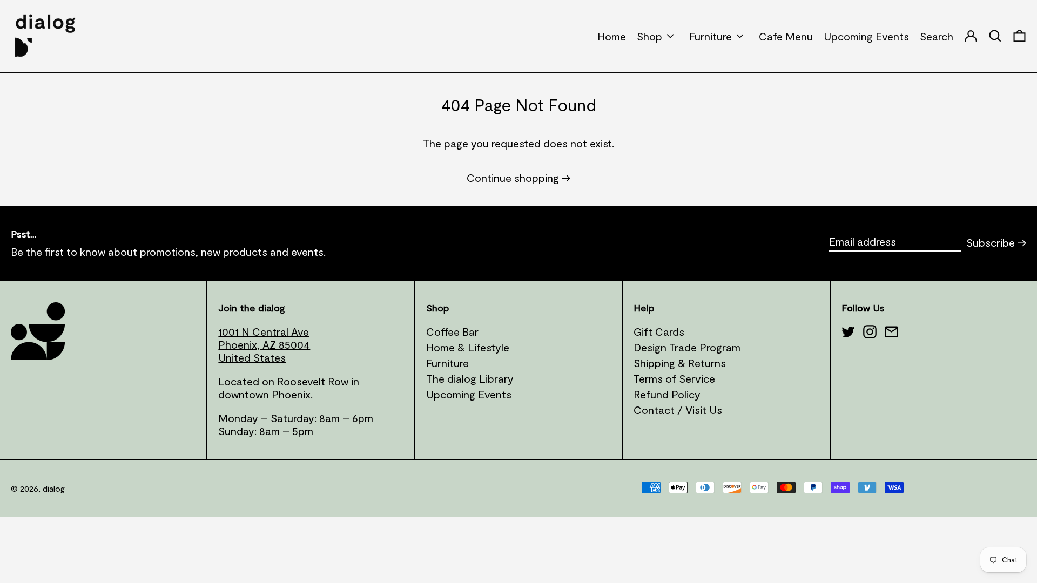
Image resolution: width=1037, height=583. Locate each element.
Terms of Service (674, 378)
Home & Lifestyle (467, 347)
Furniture (447, 362)
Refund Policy (667, 394)
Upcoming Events (468, 394)
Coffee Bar (452, 331)
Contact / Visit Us (678, 409)
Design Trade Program (687, 347)
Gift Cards (659, 331)
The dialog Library (470, 378)
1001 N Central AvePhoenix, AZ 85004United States (264, 344)
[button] (1019, 35)
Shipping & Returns (680, 362)
